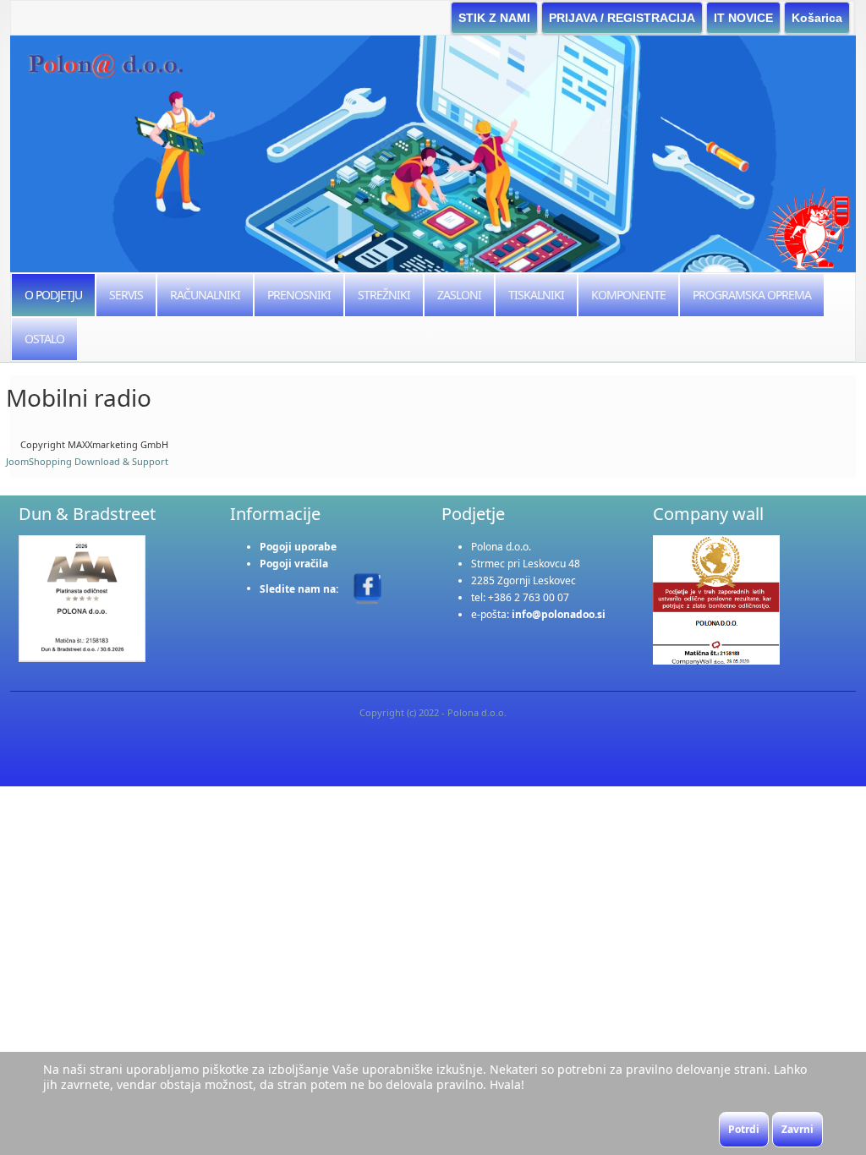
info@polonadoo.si (559, 614)
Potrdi (743, 1129)
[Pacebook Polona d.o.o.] (367, 587)
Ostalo (44, 339)
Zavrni (797, 1129)
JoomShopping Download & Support (87, 461)
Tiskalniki (536, 295)
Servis (126, 295)
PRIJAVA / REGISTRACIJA (622, 18)
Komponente (628, 295)
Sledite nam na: (300, 588)
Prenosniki (299, 295)
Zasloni (459, 295)
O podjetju (53, 295)
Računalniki (205, 295)
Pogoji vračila (294, 563)
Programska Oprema (752, 295)
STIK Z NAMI (494, 18)
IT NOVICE (743, 18)
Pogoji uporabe (298, 546)
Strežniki (384, 295)
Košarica (817, 18)
